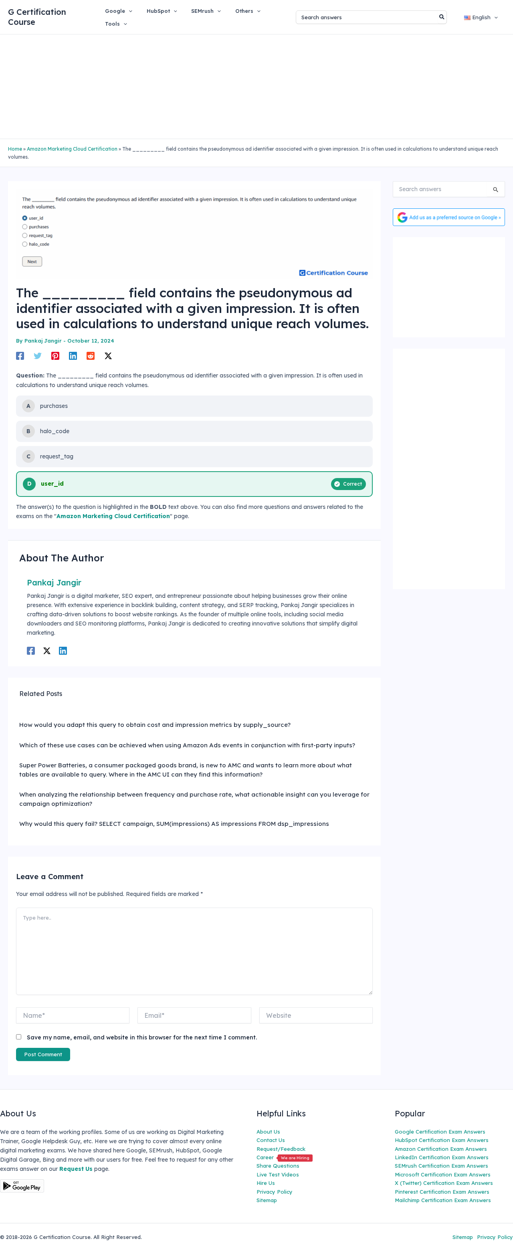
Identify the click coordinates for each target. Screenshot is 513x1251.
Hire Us (265, 1183)
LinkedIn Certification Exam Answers (442, 1157)
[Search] (442, 17)
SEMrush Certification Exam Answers (441, 1165)
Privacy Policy (274, 1191)
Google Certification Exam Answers (440, 1131)
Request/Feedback (280, 1149)
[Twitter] (38, 355)
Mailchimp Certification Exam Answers (443, 1200)
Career (282, 1157)
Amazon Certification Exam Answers (441, 1149)
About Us (268, 1131)
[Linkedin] (73, 355)
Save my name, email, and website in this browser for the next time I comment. (142, 1037)
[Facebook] (20, 355)
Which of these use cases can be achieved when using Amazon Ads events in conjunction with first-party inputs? (187, 745)
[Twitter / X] (108, 355)
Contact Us (270, 1140)
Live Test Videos (277, 1174)
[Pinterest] (55, 355)
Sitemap (266, 1200)
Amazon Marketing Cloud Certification (72, 149)
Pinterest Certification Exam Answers (442, 1191)
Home (15, 149)
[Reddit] (91, 355)
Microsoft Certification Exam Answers (443, 1174)
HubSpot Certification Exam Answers (442, 1140)
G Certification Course (37, 17)
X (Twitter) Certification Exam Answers (444, 1183)
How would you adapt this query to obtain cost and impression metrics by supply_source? (155, 724)
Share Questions (277, 1165)
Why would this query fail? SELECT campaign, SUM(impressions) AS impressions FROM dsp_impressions (174, 823)
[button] (128, 10)
